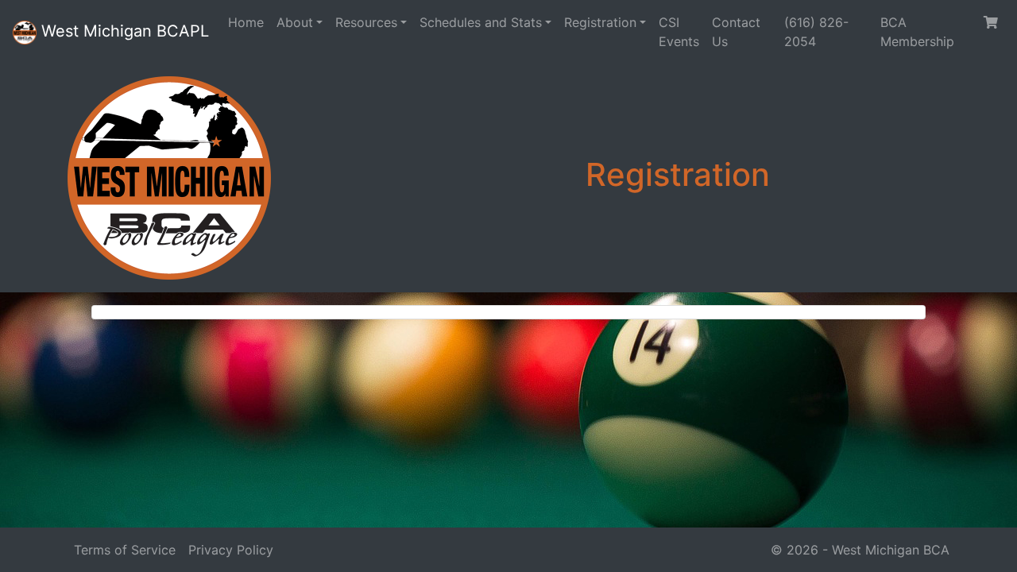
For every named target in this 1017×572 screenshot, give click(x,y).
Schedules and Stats (481, 22)
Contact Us (736, 31)
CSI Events (679, 31)
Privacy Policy (230, 550)
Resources (366, 22)
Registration (600, 22)
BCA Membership (917, 31)
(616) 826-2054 (816, 31)
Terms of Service (125, 550)
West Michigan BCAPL (123, 31)
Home (246, 22)
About (294, 22)
